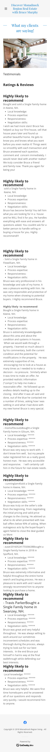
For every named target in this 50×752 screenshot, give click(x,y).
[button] (6, 8)
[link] (25, 8)
